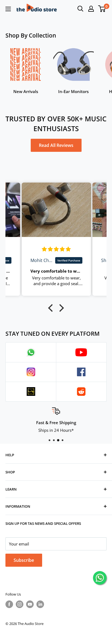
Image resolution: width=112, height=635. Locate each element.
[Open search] (80, 9)
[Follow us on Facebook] (9, 604)
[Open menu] (8, 9)
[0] (102, 8)
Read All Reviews (56, 145)
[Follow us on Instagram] (19, 604)
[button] (52, 308)
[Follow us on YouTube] (30, 604)
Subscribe (24, 560)
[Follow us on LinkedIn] (40, 604)
